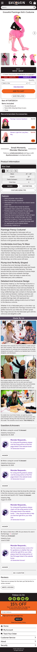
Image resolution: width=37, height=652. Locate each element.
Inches (9, 186)
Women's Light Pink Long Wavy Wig (19, 133)
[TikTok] (27, 598)
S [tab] (3, 171)
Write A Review (8, 587)
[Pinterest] (14, 598)
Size (3, 80)
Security (4, 645)
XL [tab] (16, 171)
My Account (8, 630)
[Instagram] (18, 598)
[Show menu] (2, 3)
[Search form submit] (34, 7)
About (3, 641)
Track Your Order (10, 634)
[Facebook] (10, 598)
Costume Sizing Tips (18, 190)
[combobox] (17, 7)
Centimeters (27, 186)
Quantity (31, 80)
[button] (35, 3)
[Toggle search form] (31, 3)
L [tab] (11, 171)
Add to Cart (18, 91)
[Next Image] (34, 33)
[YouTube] (22, 598)
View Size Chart (19, 87)
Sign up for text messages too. (13, 615)
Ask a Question (18, 573)
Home (5, 626)
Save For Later (18, 96)
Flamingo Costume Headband (18, 119)
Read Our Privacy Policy (18, 622)
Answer (5, 455)
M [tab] (7, 171)
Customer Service (8, 638)
